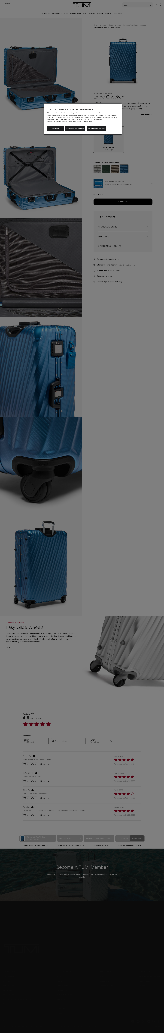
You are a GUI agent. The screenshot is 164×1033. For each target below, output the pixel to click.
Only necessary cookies (75, 128)
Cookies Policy (88, 121)
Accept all (55, 128)
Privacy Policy (72, 121)
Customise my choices (96, 128)
